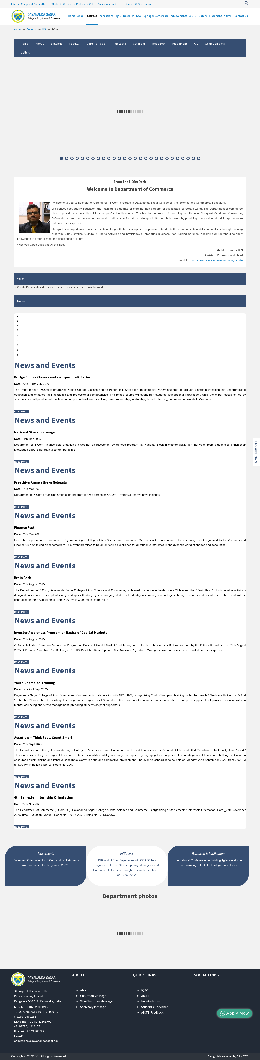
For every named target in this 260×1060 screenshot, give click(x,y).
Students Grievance (154, 1007)
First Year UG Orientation (137, 4)
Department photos (130, 896)
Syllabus (57, 43)
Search (246, 3)
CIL (196, 43)
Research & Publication (208, 853)
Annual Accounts (108, 4)
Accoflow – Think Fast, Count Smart (43, 737)
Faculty (74, 43)
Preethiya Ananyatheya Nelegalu (40, 482)
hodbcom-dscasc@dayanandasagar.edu (217, 260)
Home (25, 43)
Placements (46, 853)
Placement (179, 43)
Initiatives (127, 853)
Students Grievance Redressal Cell (72, 4)
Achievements (215, 43)
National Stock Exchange (34, 432)
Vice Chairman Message (96, 1001)
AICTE (145, 996)
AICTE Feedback (152, 1012)
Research (159, 43)
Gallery (26, 52)
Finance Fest (24, 527)
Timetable (119, 43)
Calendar (139, 43)
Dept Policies (96, 43)
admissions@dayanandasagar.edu (36, 1040)
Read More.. (21, 411)
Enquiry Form (150, 1001)
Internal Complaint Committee (29, 4)
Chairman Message (93, 996)
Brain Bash (22, 577)
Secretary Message (93, 1007)
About (40, 43)
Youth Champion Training (34, 682)
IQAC (144, 990)
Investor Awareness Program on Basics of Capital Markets (60, 632)
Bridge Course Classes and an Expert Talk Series (52, 377)
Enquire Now (256, 452)
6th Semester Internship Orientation (43, 797)
